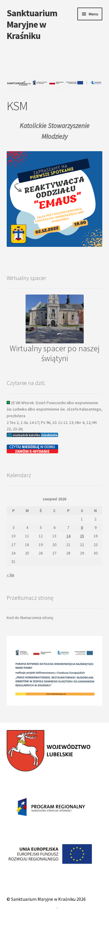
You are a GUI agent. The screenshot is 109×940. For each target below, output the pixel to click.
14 (68, 535)
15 (82, 535)
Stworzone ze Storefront (32, 906)
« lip (10, 574)
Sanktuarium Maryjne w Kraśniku (32, 24)
